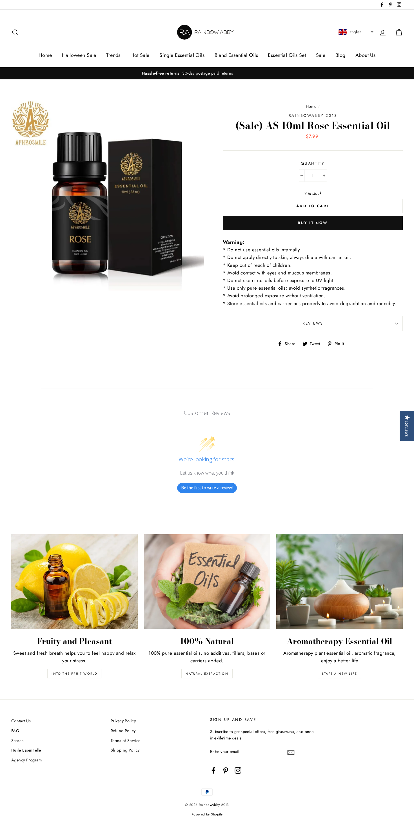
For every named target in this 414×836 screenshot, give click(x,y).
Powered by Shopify (207, 814)
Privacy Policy (123, 721)
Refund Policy (123, 731)
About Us (365, 55)
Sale (321, 55)
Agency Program (26, 760)
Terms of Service (126, 740)
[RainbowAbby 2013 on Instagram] (238, 770)
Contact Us (21, 721)
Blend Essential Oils (236, 55)
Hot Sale (139, 55)
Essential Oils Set (287, 55)
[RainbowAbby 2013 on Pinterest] (225, 770)
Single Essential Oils (181, 55)
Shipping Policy (125, 750)
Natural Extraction (207, 673)
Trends (113, 55)
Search (17, 740)
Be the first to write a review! (207, 487)
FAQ (15, 731)
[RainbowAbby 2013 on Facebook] (213, 770)
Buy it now (313, 222)
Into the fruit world (74, 673)
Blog (340, 55)
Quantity (313, 163)
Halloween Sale (79, 55)
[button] (355, 32)
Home (45, 55)
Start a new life (339, 673)
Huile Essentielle (26, 750)
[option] (207, 73)
